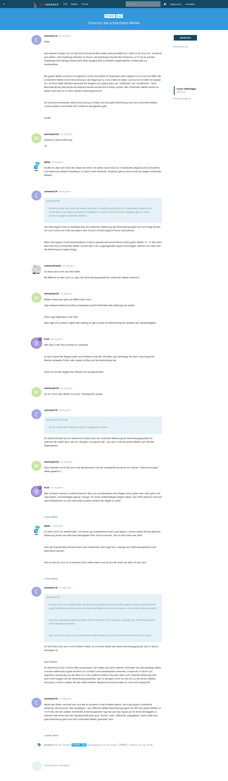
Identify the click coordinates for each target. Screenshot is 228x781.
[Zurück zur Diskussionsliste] (4, 4)
